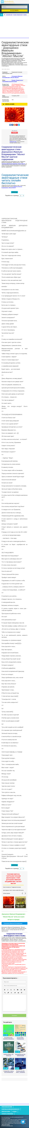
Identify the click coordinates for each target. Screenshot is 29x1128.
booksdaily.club (9, 2)
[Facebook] (12, 125)
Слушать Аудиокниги (7, 1113)
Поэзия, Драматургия (17, 80)
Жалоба (14, 132)
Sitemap (14, 1111)
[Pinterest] (17, 125)
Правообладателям (7, 1106)
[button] (4, 989)
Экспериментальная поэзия (9, 81)
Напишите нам (13, 141)
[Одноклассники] (14, 125)
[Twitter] (19, 125)
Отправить (14, 1015)
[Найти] (26, 7)
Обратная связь (6, 1111)
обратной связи (6, 1124)
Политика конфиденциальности (10, 1109)
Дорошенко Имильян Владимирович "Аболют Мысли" (12, 77)
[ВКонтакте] (10, 125)
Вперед (14, 192)
